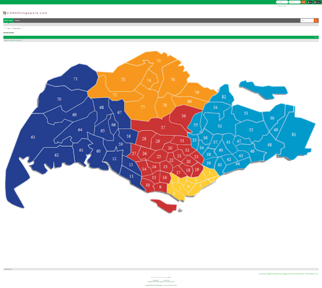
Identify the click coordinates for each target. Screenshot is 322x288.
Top (317, 274)
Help (310, 2)
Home (9, 28)
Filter (315, 37)
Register (317, 2)
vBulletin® (161, 280)
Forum (17, 20)
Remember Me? (282, 6)
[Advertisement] (53, 242)
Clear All (20, 40)
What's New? (8, 20)
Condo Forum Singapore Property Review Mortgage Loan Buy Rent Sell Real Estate (281, 274)
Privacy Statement (310, 274)
